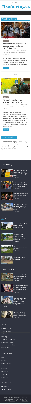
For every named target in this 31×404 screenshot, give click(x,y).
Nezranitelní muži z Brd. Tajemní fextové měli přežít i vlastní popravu (20, 313)
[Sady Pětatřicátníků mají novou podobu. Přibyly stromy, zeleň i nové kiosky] (7, 203)
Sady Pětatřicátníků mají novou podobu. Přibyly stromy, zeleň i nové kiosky (20, 207)
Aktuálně (6, 41)
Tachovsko (4, 374)
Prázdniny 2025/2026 (7, 342)
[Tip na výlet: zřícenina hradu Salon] (7, 256)
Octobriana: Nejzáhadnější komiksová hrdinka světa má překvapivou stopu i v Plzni (20, 288)
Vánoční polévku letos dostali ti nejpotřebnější (13, 101)
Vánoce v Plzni (21, 52)
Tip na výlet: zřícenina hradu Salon (19, 258)
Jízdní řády (4, 337)
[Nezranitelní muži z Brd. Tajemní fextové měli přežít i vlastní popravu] (7, 311)
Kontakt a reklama (8, 397)
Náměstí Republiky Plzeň (11, 52)
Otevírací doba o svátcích (8, 345)
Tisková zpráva (15, 50)
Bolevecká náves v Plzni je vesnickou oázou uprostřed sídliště (20, 225)
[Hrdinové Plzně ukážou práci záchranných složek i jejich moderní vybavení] (7, 182)
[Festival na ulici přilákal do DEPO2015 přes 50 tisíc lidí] (7, 193)
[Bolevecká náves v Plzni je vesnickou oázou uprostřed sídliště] (7, 223)
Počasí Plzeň (5, 334)
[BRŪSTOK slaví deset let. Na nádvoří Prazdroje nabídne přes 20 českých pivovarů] (7, 169)
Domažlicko (4, 371)
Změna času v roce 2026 (8, 339)
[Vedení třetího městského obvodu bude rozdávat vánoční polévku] (15, 23)
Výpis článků (20, 399)
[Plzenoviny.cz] (3, 13)
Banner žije (6, 386)
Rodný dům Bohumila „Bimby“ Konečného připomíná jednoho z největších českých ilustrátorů (19, 301)
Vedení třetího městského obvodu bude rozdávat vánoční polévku (14, 45)
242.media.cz (25, 400)
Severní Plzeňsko (6, 363)
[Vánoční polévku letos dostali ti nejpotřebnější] (15, 79)
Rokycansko (4, 366)
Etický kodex (25, 397)
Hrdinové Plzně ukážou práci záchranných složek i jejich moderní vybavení (20, 184)
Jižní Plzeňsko (5, 360)
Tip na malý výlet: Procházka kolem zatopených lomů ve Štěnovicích (19, 237)
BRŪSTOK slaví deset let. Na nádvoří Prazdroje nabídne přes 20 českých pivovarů (20, 173)
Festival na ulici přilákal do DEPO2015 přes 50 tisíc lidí (20, 195)
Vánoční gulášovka (7, 55)
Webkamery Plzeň (6, 331)
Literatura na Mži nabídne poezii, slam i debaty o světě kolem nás (20, 276)
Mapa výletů (4, 377)
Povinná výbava (5, 348)
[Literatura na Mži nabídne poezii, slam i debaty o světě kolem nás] (7, 274)
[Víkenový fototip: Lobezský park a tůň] (7, 246)
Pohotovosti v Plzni (6, 328)
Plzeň (2, 357)
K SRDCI (11, 106)
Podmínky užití (17, 397)
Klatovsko (4, 369)
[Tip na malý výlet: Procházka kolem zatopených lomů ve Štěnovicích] (7, 234)
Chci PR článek (7, 389)
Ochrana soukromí (11, 399)
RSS (24, 399)
